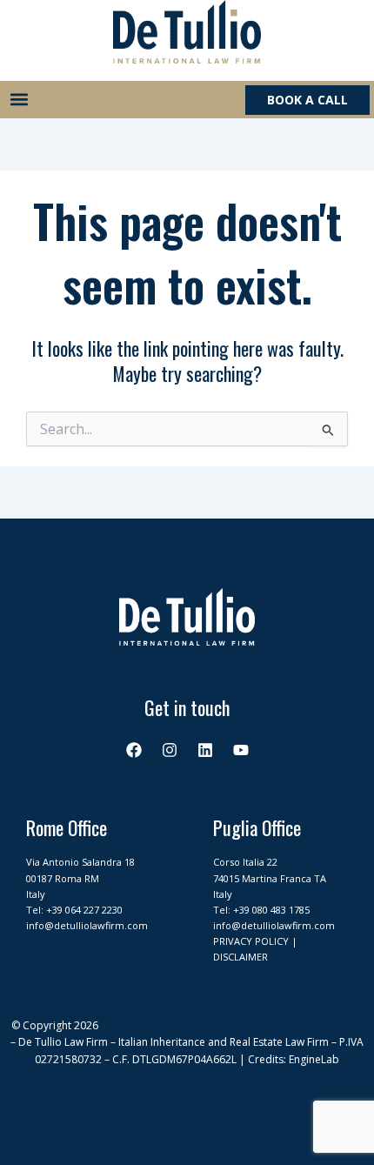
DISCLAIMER (240, 956)
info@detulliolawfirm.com (87, 925)
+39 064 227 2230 (84, 909)
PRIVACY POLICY (251, 940)
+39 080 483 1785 (271, 909)
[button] (18, 99)
